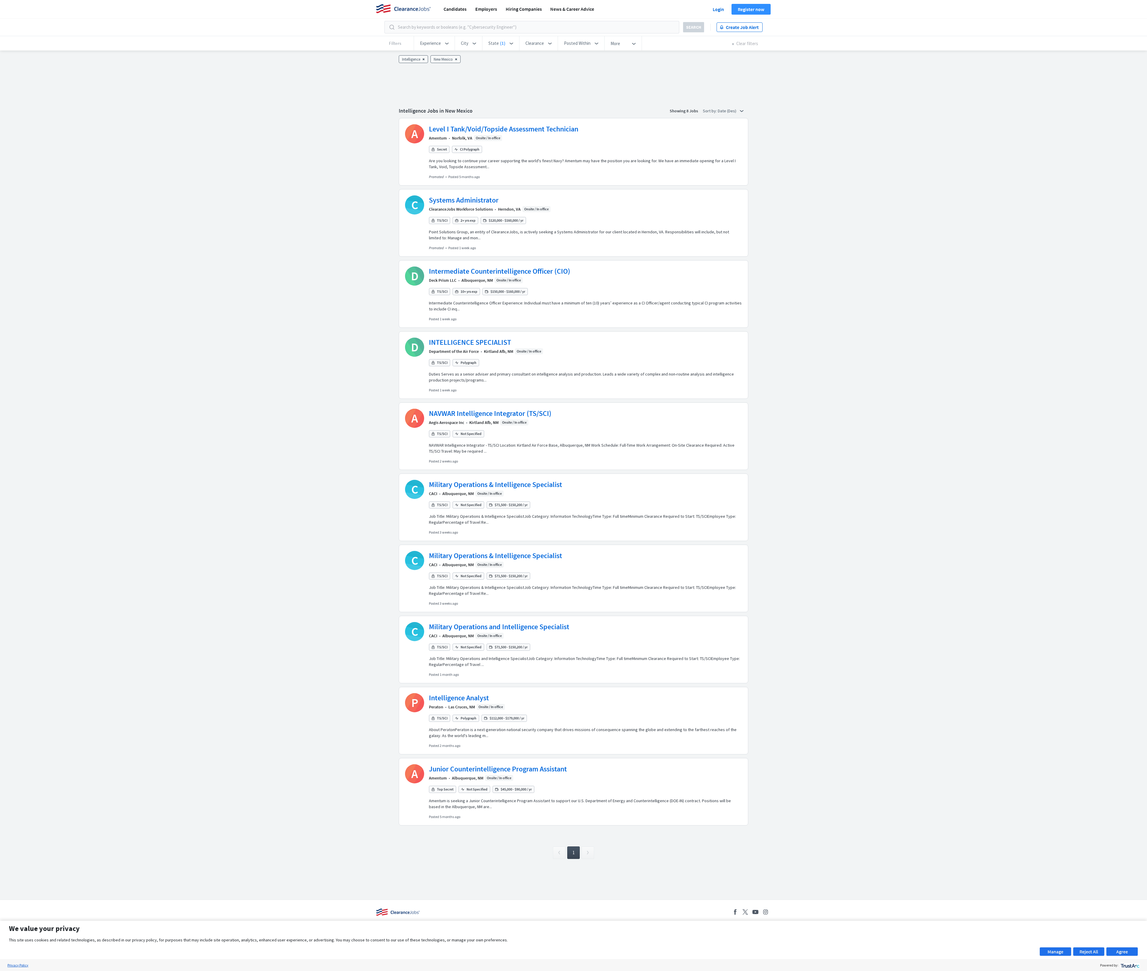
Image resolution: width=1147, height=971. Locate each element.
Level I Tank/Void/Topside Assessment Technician (503, 129)
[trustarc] (1129, 965)
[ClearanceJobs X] (745, 912)
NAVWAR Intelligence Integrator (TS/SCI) (490, 413)
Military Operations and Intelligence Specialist (499, 626)
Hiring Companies (524, 9)
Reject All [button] (1088, 952)
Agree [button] (1122, 952)
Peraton (436, 707)
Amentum (438, 138)
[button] (434, 43)
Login (718, 9)
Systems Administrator (464, 200)
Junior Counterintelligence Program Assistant (498, 769)
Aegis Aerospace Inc (446, 422)
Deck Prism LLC (442, 280)
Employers (486, 9)
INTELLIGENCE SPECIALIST (470, 342)
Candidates (455, 9)
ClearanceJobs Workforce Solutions (461, 209)
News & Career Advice (572, 9)
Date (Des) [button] (727, 111)
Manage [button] (1055, 952)
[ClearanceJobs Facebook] (735, 912)
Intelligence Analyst (459, 697)
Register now (751, 9)
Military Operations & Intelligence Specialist (495, 484)
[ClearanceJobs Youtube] (755, 912)
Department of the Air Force (454, 351)
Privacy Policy (17, 965)
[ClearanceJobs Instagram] (765, 912)
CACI (433, 493)
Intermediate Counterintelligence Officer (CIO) (499, 271)
